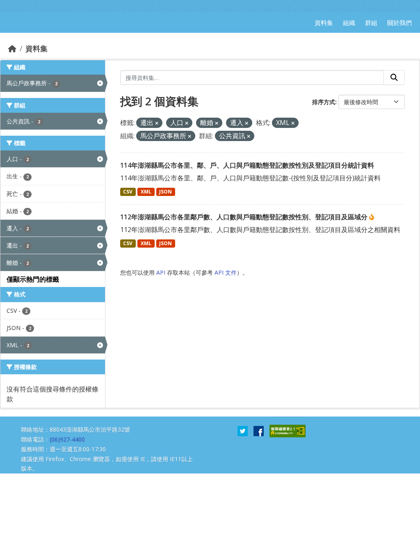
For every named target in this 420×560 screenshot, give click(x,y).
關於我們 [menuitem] (399, 22)
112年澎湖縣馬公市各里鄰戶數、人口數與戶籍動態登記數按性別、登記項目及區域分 (244, 216)
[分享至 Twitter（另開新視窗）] (242, 430)
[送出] (394, 77)
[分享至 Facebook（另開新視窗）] (258, 430)
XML (146, 191)
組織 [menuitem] (349, 22)
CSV (127, 191)
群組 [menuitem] (371, 22)
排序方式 (323, 102)
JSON (165, 191)
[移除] (156, 123)
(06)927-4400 (67, 439)
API (160, 272)
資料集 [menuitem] (324, 22)
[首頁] (12, 48)
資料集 (36, 48)
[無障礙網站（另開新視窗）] (287, 430)
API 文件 (226, 272)
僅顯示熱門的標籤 (33, 279)
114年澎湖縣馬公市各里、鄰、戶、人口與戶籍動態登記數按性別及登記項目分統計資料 (247, 165)
